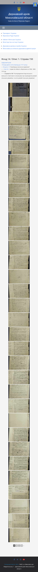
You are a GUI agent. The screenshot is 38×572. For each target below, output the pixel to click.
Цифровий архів (6, 62)
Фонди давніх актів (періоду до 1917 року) (14, 65)
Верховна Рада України (11, 36)
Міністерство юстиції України (13, 42)
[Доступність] (35, 5)
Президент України (9, 33)
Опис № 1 (6, 69)
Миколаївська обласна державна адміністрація (19, 48)
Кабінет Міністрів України (12, 40)
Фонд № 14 (6, 67)
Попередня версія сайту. (11, 564)
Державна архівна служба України (15, 46)
